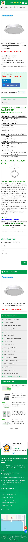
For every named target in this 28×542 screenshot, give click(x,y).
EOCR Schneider (8, 322)
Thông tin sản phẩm (8, 99)
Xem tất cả (13, 428)
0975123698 (8, 473)
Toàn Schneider (17, 443)
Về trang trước (4, 231)
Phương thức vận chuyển (9, 502)
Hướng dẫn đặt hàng (8, 500)
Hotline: (15, 2)
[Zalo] (14, 453)
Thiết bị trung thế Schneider (11, 373)
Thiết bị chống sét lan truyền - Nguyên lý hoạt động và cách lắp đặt (19, 413)
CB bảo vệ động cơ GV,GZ (11, 360)
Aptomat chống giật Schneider (12, 325)
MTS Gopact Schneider (10, 357)
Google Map (5, 509)
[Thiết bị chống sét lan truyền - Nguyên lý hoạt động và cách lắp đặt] (6, 414)
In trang (21, 231)
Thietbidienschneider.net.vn (16, 477)
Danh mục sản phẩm (10, 316)
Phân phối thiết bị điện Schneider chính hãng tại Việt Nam (18, 404)
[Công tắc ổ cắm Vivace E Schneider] (6, 388)
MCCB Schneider (8, 332)
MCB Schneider (8, 341)
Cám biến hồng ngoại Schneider (13, 338)
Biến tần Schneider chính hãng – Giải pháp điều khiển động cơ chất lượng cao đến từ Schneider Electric (19, 397)
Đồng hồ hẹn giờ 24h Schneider (12, 329)
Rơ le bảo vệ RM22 (9, 354)
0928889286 (6, 475)
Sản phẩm (13, 7)
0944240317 (17, 76)
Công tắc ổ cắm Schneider (11, 319)
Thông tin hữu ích (8, 382)
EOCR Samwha (8, 367)
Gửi (24, 262)
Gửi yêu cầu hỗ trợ (7, 497)
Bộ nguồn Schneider (9, 370)
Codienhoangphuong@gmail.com (19, 450)
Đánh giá (5, 103)
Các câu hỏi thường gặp (9, 494)
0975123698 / (8, 76)
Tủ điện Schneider (9, 344)
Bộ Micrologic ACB (9, 335)
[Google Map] (13, 515)
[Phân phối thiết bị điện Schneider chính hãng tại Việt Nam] (6, 405)
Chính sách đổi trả (7, 505)
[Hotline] (25, 527)
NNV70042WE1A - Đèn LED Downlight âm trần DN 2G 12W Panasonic (14, 304)
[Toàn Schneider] (6, 448)
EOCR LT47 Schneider (10, 364)
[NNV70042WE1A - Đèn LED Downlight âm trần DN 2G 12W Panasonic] (14, 288)
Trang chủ (5, 7)
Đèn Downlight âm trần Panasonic (13, 376)
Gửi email (13, 231)
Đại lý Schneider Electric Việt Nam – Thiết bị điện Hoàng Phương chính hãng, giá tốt (19, 423)
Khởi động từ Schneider (10, 348)
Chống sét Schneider (9, 351)
